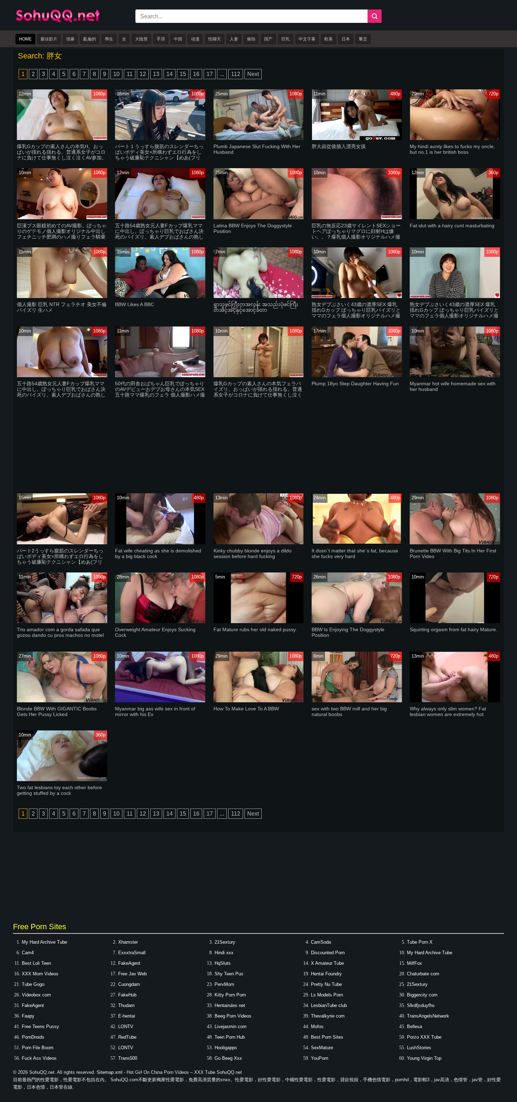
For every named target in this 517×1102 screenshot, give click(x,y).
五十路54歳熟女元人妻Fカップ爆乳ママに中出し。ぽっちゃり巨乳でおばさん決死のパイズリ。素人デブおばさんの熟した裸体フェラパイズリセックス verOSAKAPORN (61, 395)
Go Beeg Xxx (228, 1058)
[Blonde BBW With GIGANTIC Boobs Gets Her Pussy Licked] (62, 700)
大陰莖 (141, 39)
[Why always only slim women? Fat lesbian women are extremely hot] (455, 700)
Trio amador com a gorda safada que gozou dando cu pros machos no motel (60, 632)
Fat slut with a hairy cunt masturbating (452, 225)
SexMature (322, 1047)
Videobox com (36, 995)
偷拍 (251, 39)
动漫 (195, 39)
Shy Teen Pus (229, 973)
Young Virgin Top (424, 1058)
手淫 (161, 39)
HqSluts (223, 963)
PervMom (224, 984)
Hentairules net (230, 1005)
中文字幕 (307, 39)
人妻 (234, 39)
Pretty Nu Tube (326, 984)
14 (169, 74)
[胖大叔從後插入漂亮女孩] (357, 138)
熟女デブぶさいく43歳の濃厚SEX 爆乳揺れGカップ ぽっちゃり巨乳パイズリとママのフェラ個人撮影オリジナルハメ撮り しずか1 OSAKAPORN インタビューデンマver (454, 316)
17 (209, 74)
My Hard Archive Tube (44, 942)
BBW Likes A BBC (134, 304)
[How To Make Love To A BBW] (258, 700)
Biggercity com (422, 995)
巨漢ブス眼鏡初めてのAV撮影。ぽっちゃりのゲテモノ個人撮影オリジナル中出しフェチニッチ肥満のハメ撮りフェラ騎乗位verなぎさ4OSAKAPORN (62, 234)
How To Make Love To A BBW (246, 708)
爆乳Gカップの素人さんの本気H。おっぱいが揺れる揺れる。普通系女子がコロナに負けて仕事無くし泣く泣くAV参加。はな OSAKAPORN (62, 155)
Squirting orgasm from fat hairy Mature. (453, 629)
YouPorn (319, 1058)
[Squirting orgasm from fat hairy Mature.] (455, 621)
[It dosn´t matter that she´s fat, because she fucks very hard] (357, 542)
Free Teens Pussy (40, 1026)
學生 (109, 39)
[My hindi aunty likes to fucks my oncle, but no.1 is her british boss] (455, 138)
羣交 (363, 39)
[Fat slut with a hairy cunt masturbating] (455, 217)
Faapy (28, 1016)
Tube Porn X (420, 942)
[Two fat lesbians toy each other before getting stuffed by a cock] (62, 779)
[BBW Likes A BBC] (160, 296)
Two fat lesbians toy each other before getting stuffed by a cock (59, 790)
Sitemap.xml (109, 1072)
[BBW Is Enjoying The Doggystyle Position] (357, 621)
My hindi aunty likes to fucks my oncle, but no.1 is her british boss (452, 149)
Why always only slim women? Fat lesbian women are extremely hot (448, 711)
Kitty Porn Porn (230, 995)
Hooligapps (226, 1047)
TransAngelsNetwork (428, 1016)
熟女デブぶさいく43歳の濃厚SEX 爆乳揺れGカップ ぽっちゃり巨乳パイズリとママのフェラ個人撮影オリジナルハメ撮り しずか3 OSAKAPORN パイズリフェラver (356, 316)
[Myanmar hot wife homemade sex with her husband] (455, 375)
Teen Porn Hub (230, 1037)
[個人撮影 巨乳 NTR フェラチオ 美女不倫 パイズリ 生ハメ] (62, 296)
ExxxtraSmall (132, 952)
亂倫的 (89, 39)
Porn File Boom (37, 1047)
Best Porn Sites (327, 1037)
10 (116, 74)
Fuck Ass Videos (39, 1058)
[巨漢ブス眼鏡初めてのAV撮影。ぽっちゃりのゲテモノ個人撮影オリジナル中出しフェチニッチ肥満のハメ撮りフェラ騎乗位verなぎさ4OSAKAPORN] (62, 217)
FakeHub (127, 995)
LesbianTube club (329, 1005)
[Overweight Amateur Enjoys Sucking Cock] (160, 621)
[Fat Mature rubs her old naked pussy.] (258, 621)
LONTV (125, 1026)
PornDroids (33, 1037)
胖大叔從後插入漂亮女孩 (339, 146)
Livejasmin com (231, 1026)
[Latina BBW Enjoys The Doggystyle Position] (258, 217)
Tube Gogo (33, 984)
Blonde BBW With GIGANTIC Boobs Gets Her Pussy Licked (57, 711)
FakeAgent (129, 963)
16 (196, 74)
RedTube (127, 1037)
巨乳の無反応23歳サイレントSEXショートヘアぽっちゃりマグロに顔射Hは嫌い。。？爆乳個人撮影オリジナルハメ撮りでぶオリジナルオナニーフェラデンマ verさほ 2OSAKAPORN (356, 237)
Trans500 (127, 1058)
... (222, 74)
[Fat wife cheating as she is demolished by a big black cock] (160, 542)
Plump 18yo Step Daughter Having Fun (355, 383)
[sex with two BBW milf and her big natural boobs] (357, 700)
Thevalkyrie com (328, 1016)
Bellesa (414, 1026)
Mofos (317, 1026)
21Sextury (225, 942)
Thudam (126, 1005)
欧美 (328, 39)
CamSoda (321, 942)
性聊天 (214, 39)
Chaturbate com (423, 973)
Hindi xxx (224, 952)
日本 (346, 39)
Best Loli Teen (36, 963)
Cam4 (28, 952)
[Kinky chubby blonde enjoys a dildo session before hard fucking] (258, 542)
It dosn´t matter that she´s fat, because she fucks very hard (355, 553)
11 (130, 74)
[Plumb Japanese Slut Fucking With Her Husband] (258, 138)
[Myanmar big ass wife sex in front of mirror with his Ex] (160, 700)
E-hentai (126, 1016)
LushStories (419, 1047)
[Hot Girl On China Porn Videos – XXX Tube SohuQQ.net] (57, 21)
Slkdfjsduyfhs (421, 1005)
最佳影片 (48, 39)
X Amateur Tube (327, 963)
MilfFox (414, 963)
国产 (268, 39)
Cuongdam (129, 984)
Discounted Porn (328, 952)
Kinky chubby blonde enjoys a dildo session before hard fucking (252, 553)
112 (235, 74)
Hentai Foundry (326, 973)
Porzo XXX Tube (424, 1037)
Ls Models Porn (327, 995)
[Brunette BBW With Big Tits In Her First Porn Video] (455, 542)
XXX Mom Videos (40, 973)
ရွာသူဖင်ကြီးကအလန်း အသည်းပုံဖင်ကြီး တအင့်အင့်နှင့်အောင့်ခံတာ (255, 307)
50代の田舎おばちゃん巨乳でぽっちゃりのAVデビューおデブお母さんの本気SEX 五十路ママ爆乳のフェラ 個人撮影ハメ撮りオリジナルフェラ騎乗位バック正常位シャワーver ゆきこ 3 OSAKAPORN (160, 395)
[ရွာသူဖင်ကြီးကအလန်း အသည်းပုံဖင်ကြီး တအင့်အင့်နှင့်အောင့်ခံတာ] (258, 296)
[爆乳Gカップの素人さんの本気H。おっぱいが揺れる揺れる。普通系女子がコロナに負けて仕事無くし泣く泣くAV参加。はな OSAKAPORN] (62, 138)
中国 (178, 39)
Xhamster (128, 942)
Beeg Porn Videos (233, 1016)
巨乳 (285, 39)
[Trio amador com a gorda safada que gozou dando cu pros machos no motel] (62, 621)
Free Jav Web (132, 973)
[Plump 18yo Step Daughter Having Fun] (357, 375)
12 (143, 74)
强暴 (70, 39)
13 (156, 74)
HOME (25, 39)
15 (183, 74)
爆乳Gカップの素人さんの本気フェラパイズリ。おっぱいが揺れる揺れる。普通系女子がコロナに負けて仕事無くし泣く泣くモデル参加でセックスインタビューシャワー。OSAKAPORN (257, 395)
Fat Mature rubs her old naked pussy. (255, 629)
